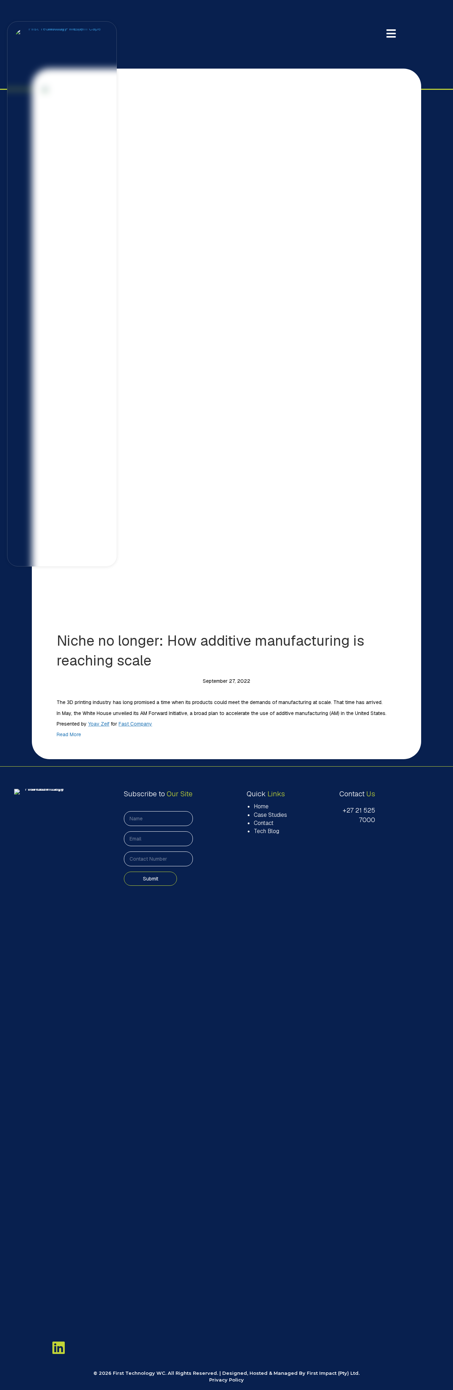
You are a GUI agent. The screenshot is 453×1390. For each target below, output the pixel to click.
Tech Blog (266, 831)
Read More (69, 734)
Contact (264, 823)
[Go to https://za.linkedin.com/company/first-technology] (58, 1347)
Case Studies (270, 815)
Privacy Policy (226, 1380)
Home (261, 806)
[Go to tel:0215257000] (355, 815)
